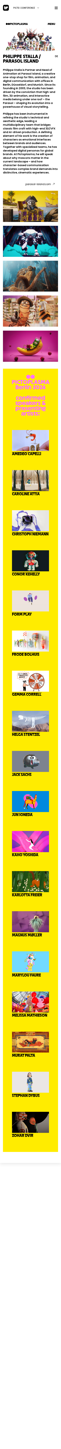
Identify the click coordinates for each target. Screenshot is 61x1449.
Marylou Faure (26, 975)
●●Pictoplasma (17, 24)
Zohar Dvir (22, 1135)
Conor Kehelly (26, 574)
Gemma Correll (27, 694)
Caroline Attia (26, 494)
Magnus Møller (27, 935)
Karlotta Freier (27, 895)
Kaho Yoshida (25, 855)
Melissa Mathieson (29, 1015)
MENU (51, 24)
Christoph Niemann (30, 534)
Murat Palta (23, 1055)
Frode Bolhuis (25, 654)
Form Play (22, 614)
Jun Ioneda (22, 815)
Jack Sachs (22, 775)
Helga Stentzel (26, 734)
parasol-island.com (38, 184)
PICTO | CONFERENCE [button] (24, 7)
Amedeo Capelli (26, 454)
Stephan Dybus (26, 1095)
